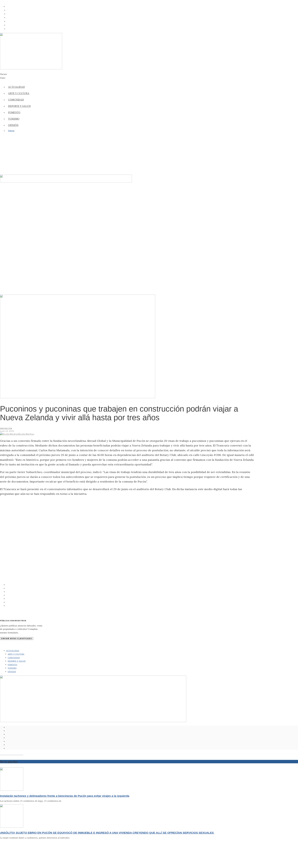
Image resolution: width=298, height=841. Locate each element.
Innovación (6, 428)
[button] (149, 167)
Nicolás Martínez (26, 434)
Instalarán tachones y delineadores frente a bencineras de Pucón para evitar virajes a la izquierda (64, 795)
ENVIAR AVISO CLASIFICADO (16, 638)
